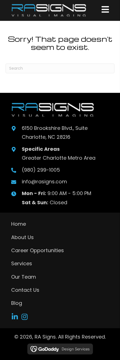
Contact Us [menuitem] (25, 289)
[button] (14, 316)
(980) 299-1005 (41, 169)
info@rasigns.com (44, 181)
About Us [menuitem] (22, 237)
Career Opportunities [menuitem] (37, 250)
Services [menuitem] (21, 263)
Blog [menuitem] (16, 303)
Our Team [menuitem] (23, 276)
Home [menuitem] (18, 223)
